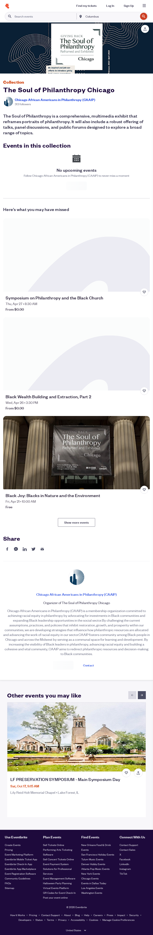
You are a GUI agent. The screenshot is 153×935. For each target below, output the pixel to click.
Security (134, 915)
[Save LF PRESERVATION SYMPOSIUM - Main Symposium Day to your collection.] (126, 773)
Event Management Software (59, 878)
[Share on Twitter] (33, 549)
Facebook (125, 859)
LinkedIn (124, 864)
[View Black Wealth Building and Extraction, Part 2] (76, 353)
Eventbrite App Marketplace (20, 869)
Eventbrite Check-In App (18, 864)
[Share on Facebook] (7, 549)
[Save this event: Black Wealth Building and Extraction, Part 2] (144, 391)
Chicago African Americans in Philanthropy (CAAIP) (55, 99)
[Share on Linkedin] (25, 549)
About (67, 915)
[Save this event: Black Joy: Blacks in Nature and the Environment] (144, 490)
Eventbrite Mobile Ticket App (21, 859)
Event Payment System (56, 864)
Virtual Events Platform (56, 888)
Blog (77, 915)
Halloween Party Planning (57, 883)
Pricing (9, 850)
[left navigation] (132, 695)
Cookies (93, 920)
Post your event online (55, 897)
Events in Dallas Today (93, 883)
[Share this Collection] (145, 29)
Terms (50, 920)
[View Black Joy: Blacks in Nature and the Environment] (76, 452)
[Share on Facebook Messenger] (16, 549)
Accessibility (78, 920)
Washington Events (91, 893)
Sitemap (9, 888)
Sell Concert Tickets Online (58, 859)
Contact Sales (127, 850)
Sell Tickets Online (53, 845)
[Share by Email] (42, 549)
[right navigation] (142, 695)
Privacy (62, 920)
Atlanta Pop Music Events (95, 869)
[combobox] (111, 16)
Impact (121, 915)
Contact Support (129, 845)
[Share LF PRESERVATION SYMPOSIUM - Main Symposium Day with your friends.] (138, 773)
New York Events (90, 873)
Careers (98, 915)
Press (110, 915)
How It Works (17, 915)
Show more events (76, 522)
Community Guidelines (17, 878)
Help (86, 915)
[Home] (7, 6)
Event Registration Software (20, 873)
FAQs (8, 883)
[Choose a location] (80, 16)
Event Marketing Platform (19, 854)
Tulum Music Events (92, 859)
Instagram (125, 869)
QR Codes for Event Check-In (59, 893)
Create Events (13, 845)
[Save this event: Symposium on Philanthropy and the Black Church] (144, 292)
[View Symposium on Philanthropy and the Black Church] (76, 255)
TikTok (123, 873)
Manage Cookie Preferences (118, 920)
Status (39, 920)
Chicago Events (90, 878)
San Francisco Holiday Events (97, 854)
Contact (88, 665)
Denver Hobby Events (93, 864)
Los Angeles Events (92, 888)
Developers (25, 920)
